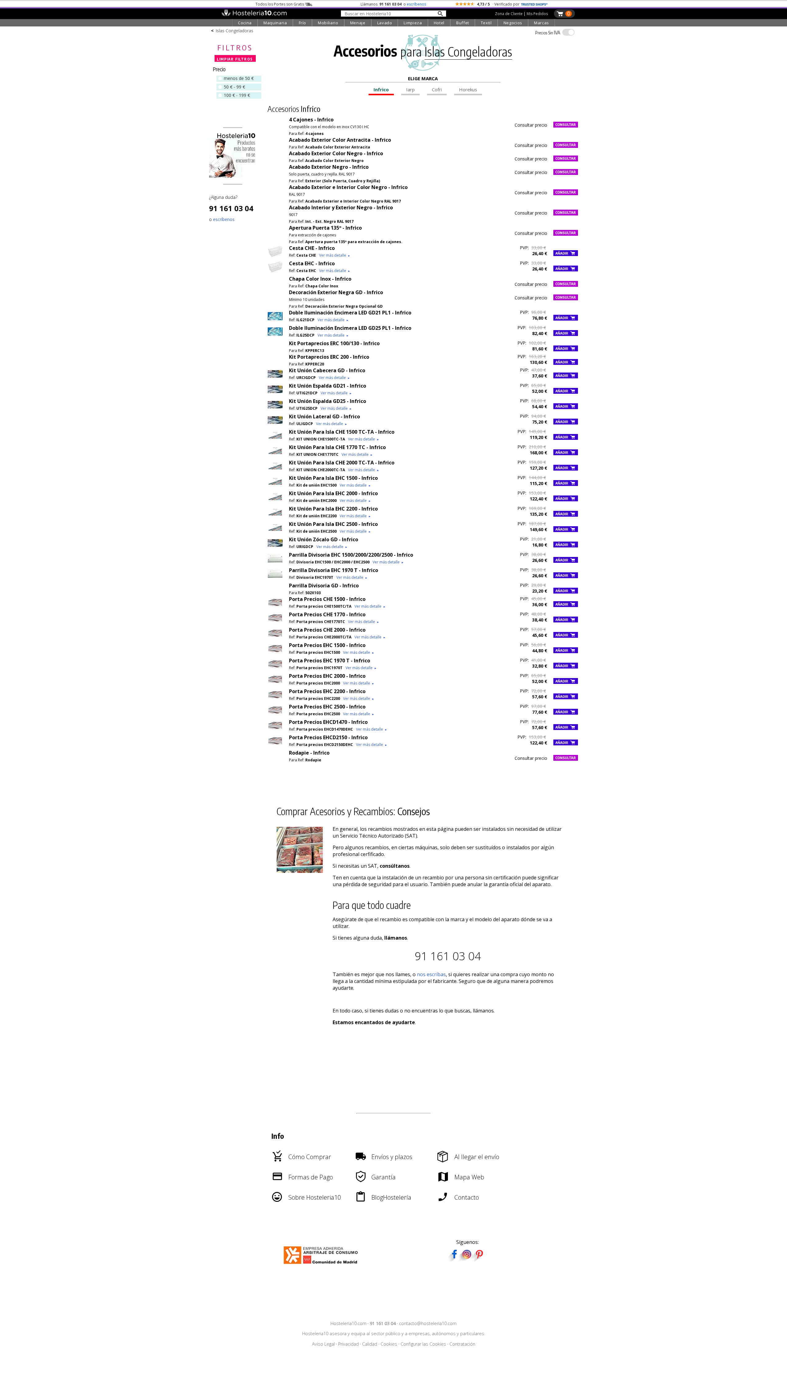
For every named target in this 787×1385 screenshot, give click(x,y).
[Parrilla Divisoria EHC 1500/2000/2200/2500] (275, 563)
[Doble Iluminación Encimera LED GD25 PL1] (275, 336)
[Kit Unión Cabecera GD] (275, 379)
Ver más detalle (334, 255)
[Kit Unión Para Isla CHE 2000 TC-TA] (275, 471)
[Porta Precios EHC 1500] (275, 653)
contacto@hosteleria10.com (428, 1323)
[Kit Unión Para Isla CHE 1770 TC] (275, 455)
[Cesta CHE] (275, 256)
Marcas (541, 23)
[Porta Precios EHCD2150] (275, 746)
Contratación (462, 1344)
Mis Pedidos (537, 13)
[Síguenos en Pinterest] (479, 1259)
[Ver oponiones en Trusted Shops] (534, 4)
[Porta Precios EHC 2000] (275, 684)
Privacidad (348, 1344)
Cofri (437, 89)
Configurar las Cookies (423, 1344)
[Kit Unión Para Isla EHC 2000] (275, 502)
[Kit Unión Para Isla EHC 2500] (275, 532)
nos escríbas (431, 974)
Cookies (389, 1344)
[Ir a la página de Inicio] (254, 14)
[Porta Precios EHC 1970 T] (275, 669)
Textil (486, 23)
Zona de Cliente (509, 13)
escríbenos (416, 4)
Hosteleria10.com (348, 1323)
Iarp (410, 89)
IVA (547, 33)
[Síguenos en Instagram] (467, 1259)
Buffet (462, 23)
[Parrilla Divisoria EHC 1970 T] (275, 578)
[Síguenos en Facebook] (454, 1259)
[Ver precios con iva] (568, 32)
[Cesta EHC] (275, 272)
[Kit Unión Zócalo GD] (275, 548)
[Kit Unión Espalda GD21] (275, 394)
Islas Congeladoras (234, 31)
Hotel (439, 23)
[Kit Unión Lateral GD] (275, 425)
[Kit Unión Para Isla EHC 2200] (275, 517)
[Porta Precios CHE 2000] (275, 638)
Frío (302, 23)
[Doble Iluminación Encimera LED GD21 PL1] (275, 321)
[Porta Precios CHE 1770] (275, 623)
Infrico (381, 89)
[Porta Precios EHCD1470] (275, 730)
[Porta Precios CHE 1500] (275, 607)
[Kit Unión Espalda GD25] (275, 409)
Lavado (384, 23)
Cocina (245, 23)
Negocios (513, 23)
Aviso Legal (323, 1344)
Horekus (468, 89)
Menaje (358, 23)
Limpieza (413, 23)
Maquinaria (275, 23)
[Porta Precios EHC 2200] (275, 699)
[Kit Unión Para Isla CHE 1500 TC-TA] (275, 440)
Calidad (369, 1344)
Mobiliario (328, 23)
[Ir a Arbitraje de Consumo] (322, 1264)
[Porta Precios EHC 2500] (275, 715)
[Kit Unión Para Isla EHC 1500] (275, 486)
